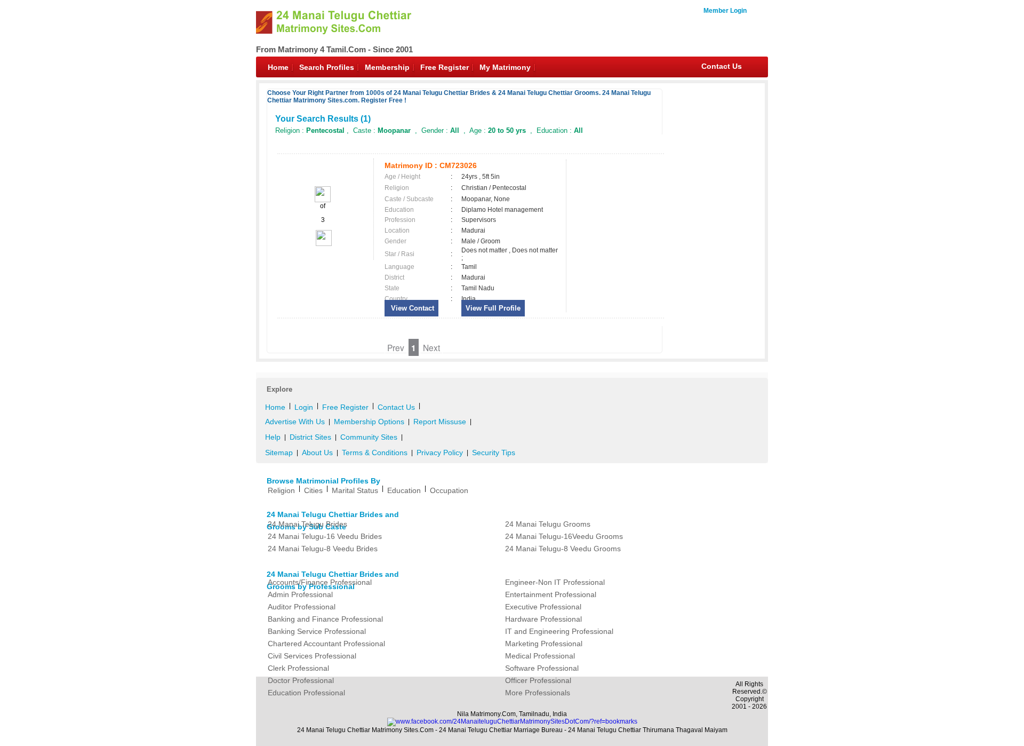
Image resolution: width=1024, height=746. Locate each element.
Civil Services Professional (312, 656)
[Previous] (323, 200)
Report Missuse (439, 421)
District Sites (310, 437)
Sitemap (279, 452)
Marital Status (355, 490)
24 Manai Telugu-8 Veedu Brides (323, 548)
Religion (281, 490)
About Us (317, 452)
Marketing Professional (543, 643)
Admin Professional (300, 594)
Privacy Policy (440, 452)
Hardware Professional (543, 619)
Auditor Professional (301, 606)
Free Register (444, 67)
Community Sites (368, 437)
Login (303, 407)
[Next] (323, 244)
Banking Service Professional (317, 631)
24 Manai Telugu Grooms (547, 524)
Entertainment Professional (550, 594)
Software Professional (542, 668)
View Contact (411, 308)
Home (278, 67)
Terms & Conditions (374, 452)
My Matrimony (505, 67)
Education (404, 490)
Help (273, 437)
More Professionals (537, 692)
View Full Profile (493, 308)
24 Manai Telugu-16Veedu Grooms (564, 536)
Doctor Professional (301, 680)
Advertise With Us (295, 421)
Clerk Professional (298, 668)
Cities (313, 490)
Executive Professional (543, 606)
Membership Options (369, 421)
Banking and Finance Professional (325, 619)
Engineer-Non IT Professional (555, 582)
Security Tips (493, 452)
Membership (387, 67)
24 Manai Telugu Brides (307, 524)
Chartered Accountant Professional (326, 643)
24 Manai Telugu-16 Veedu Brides (325, 536)
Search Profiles (326, 67)
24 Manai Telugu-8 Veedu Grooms (563, 548)
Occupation (449, 490)
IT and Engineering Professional (559, 631)
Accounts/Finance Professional (320, 582)
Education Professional (306, 692)
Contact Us (721, 66)
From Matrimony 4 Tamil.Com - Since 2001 (334, 49)
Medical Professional (540, 656)
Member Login (725, 10)
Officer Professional (538, 680)
